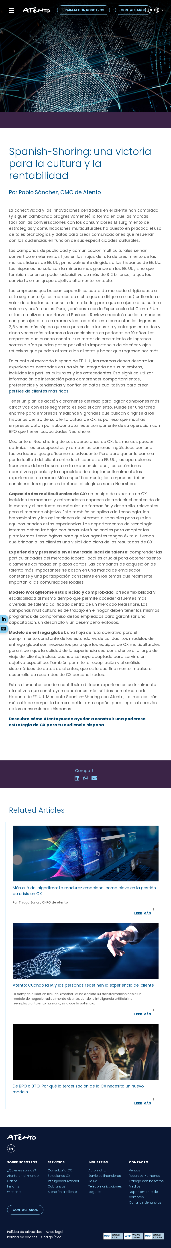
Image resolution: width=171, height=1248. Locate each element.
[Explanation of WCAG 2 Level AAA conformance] (154, 1238)
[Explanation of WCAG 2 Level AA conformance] (134, 1238)
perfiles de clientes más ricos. (39, 391)
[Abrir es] (162, 10)
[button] (76, 778)
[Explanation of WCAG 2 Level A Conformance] (113, 1238)
